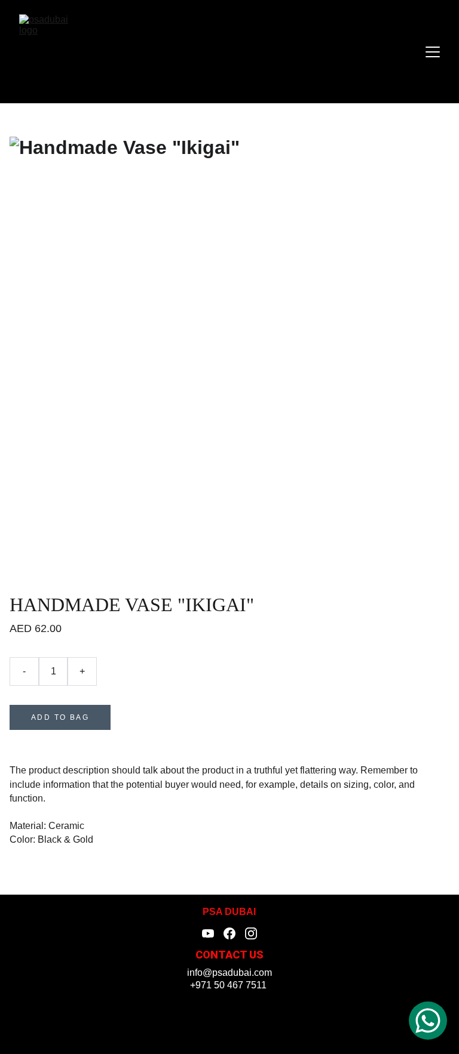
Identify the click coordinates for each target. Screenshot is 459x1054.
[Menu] (433, 52)
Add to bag (60, 717)
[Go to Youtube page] (208, 933)
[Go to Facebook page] (229, 933)
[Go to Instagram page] (251, 933)
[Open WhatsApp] (428, 1020)
